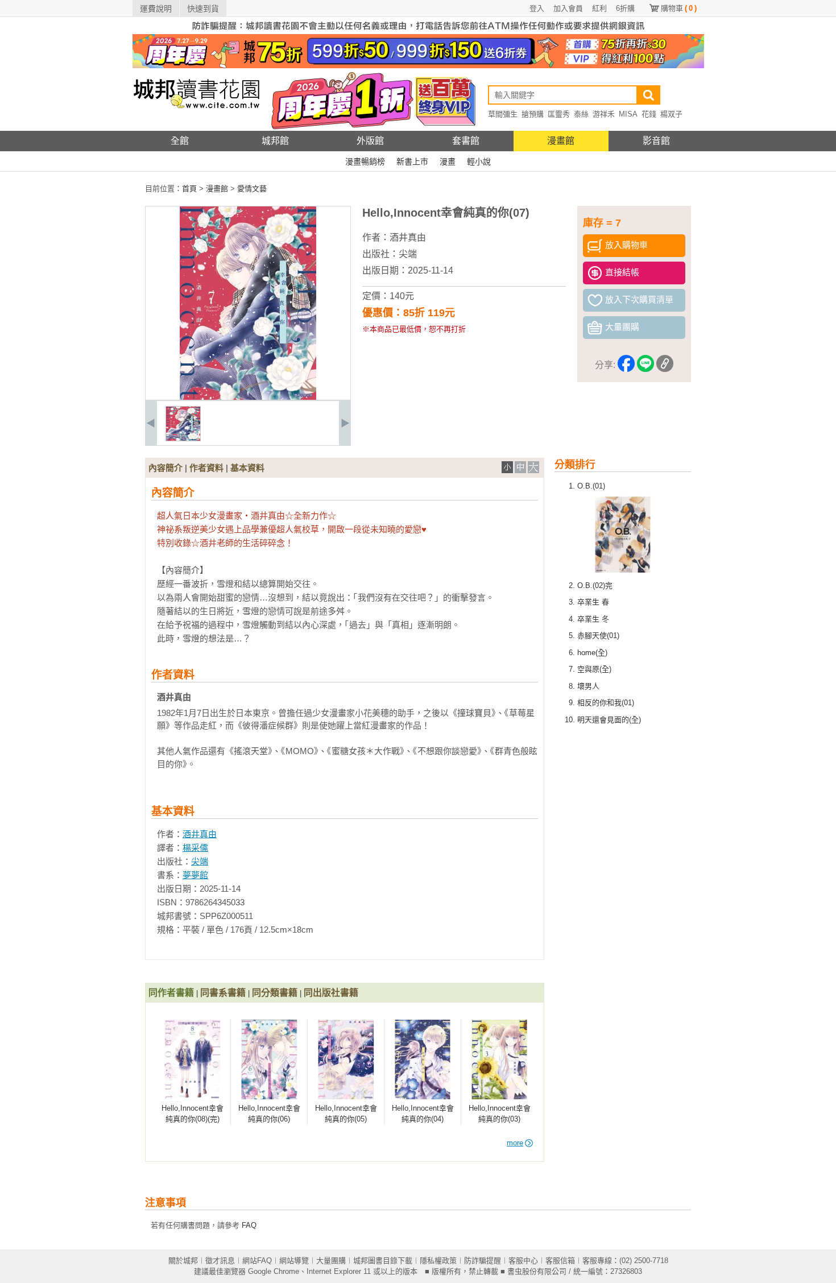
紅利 (599, 8)
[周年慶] (418, 65)
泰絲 (581, 114)
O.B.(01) (591, 486)
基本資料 (247, 468)
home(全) (592, 652)
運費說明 (156, 8)
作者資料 (206, 468)
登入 (536, 8)
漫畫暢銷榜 (365, 161)
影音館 (656, 141)
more (515, 1143)
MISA (628, 114)
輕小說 (479, 161)
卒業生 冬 (593, 619)
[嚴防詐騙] (418, 31)
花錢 (649, 114)
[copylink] (664, 365)
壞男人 (588, 686)
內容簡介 (165, 468)
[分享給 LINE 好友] (645, 365)
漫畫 (448, 161)
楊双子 (671, 114)
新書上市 (412, 161)
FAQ (249, 1225)
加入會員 (568, 8)
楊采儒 (195, 847)
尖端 (408, 254)
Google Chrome (273, 1271)
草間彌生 (503, 114)
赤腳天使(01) (598, 635)
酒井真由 (408, 237)
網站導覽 (294, 1260)
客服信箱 (560, 1260)
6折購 (625, 8)
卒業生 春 (593, 602)
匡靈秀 (559, 114)
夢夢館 (195, 875)
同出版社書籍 (331, 993)
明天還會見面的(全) (609, 719)
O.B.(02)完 (594, 585)
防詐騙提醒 (482, 1260)
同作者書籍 (171, 993)
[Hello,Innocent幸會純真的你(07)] (183, 438)
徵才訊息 (220, 1260)
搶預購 (533, 114)
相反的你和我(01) (605, 702)
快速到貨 (203, 8)
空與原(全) (594, 669)
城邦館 (275, 141)
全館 (180, 141)
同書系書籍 (223, 993)
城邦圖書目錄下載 (382, 1260)
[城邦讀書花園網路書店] (196, 128)
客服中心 (523, 1260)
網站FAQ (257, 1260)
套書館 (465, 141)
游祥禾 (604, 114)
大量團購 (331, 1260)
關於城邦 (183, 1260)
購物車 (679, 8)
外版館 (370, 141)
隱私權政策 (438, 1260)
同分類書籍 (274, 993)
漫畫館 (560, 141)
